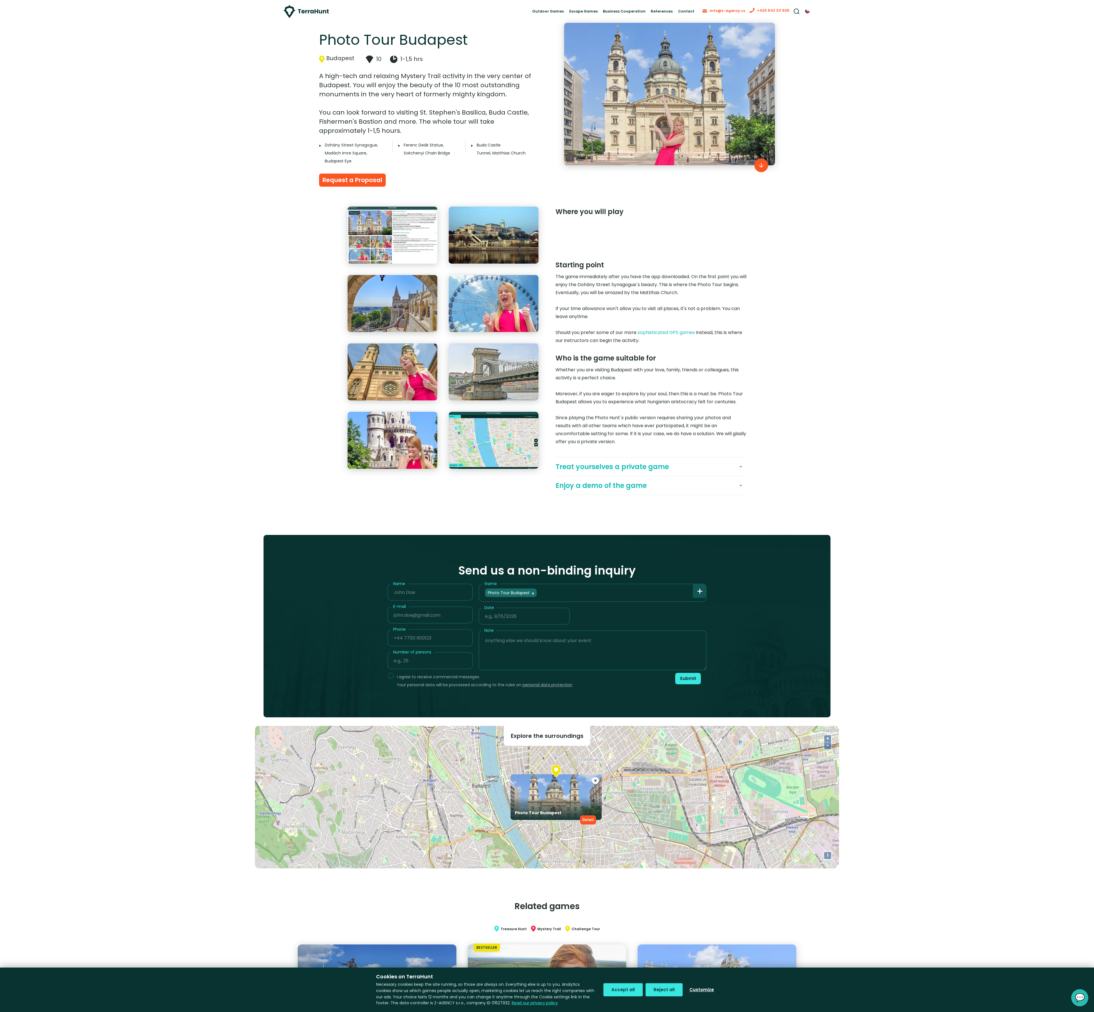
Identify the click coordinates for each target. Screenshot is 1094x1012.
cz (808, 14)
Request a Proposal (361, 187)
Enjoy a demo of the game (601, 494)
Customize (701, 990)
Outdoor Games (503, 14)
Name (399, 593)
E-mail (399, 615)
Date (489, 617)
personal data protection (547, 694)
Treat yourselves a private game (612, 475)
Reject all (664, 990)
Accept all (623, 990)
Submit (684, 689)
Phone (399, 638)
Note (489, 639)
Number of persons (412, 661)
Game (490, 593)
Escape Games (545, 14)
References (640, 14)
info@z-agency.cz (717, 14)
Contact (669, 14)
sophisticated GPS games (666, 341)
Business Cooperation (595, 14)
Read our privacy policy (535, 1003)
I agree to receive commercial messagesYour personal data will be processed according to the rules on (484, 690)
